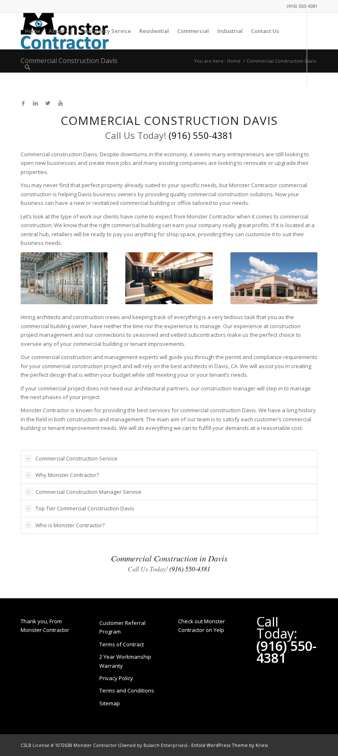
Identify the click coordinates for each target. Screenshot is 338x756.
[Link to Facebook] (23, 103)
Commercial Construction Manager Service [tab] (88, 491)
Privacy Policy (116, 678)
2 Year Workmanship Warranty (125, 661)
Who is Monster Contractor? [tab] (70, 525)
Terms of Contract (121, 644)
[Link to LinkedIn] (35, 103)
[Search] (27, 67)
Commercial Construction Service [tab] (76, 458)
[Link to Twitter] (48, 103)
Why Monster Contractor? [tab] (67, 475)
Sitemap (109, 703)
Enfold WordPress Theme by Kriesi (229, 745)
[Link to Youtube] (60, 103)
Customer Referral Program (122, 627)
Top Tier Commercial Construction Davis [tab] (84, 508)
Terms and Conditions (126, 690)
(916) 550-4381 (301, 6)
